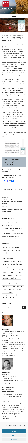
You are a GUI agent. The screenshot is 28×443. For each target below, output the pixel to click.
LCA (19, 278)
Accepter (14, 431)
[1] (19, 75)
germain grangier (7, 275)
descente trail (10, 258)
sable (10, 292)
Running (19, 189)
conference (18, 253)
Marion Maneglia (17, 281)
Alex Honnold (15, 247)
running (5, 292)
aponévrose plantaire (8, 250)
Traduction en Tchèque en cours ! (11, 222)
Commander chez (12, 161)
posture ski (6, 286)
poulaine (13, 286)
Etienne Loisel (15, 267)
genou (21, 272)
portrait (15, 283)
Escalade (14, 189)
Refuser (14, 435)
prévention (20, 286)
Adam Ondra (6, 247)
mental (5, 283)
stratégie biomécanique (9, 295)
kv (15, 278)
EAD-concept (10, 9)
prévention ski (7, 289)
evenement (6, 269)
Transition (5, 298)
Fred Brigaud (19, 35)
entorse (19, 261)
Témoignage (13, 298)
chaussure (10, 253)
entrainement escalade (9, 264)
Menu (14, 16)
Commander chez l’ (12, 159)
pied (10, 283)
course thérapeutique (17, 255)
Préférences (14, 439)
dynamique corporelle (9, 261)
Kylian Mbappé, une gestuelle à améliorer (13, 233)
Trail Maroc (21, 295)
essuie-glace (6, 267)
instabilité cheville (8, 278)
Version (9, 164)
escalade (19, 264)
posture (21, 283)
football (13, 269)
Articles (7, 189)
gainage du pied (13, 272)
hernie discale (18, 275)
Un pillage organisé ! (7, 225)
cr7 (4, 258)
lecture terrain (7, 281)
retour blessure (17, 289)
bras (4, 253)
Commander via (11, 163)
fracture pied (20, 269)
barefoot (18, 250)
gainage (5, 272)
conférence (6, 255)
